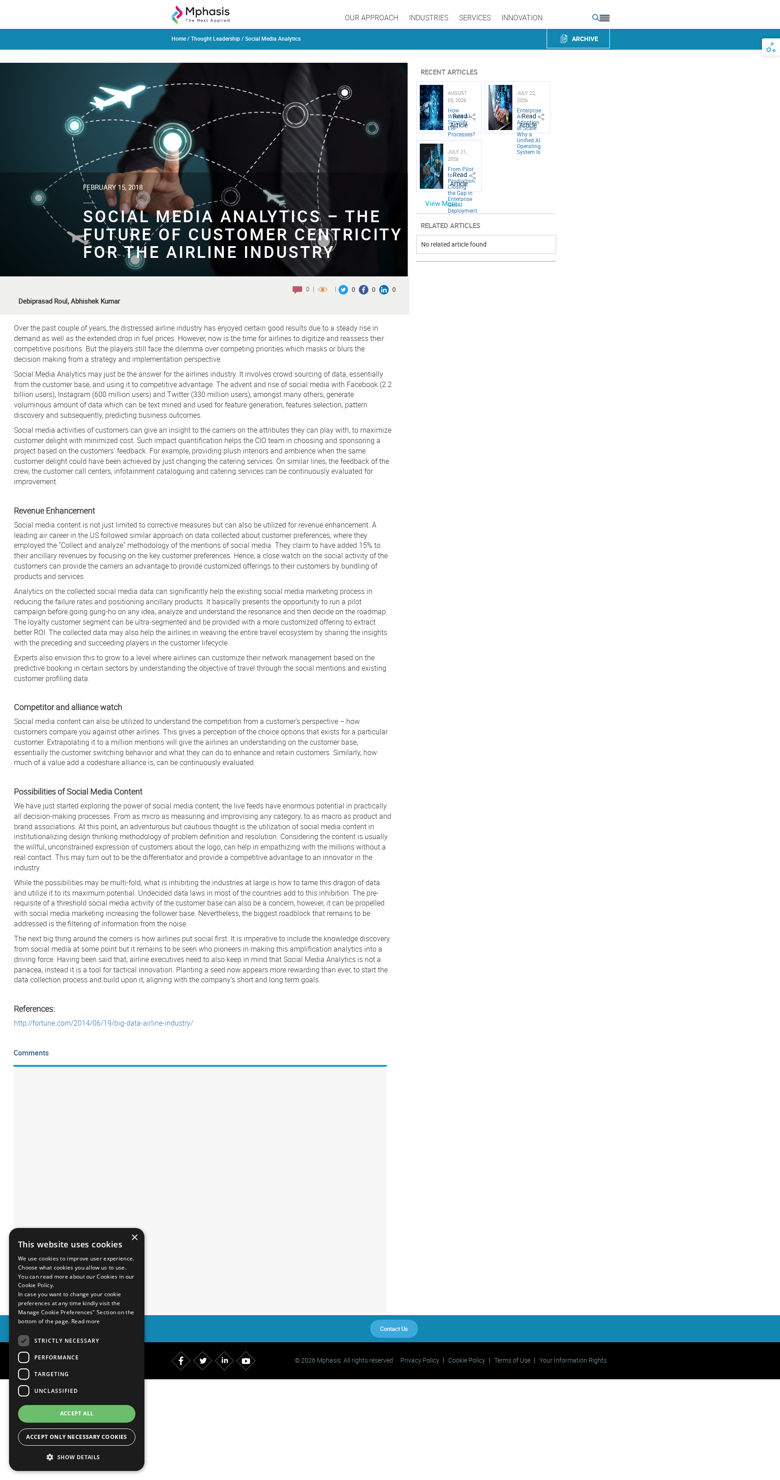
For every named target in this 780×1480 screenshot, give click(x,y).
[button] (76, 1457)
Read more (85, 1321)
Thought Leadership (215, 38)
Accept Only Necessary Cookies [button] (76, 1437)
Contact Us (394, 1329)
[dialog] (76, 1349)
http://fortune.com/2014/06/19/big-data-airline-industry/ (103, 1023)
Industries (428, 18)
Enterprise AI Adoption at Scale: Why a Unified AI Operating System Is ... (529, 134)
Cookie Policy (466, 1360)
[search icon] (595, 18)
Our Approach (371, 18)
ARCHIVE (585, 38)
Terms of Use (512, 1360)
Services (475, 18)
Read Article (459, 120)
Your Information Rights (573, 1360)
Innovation (522, 18)
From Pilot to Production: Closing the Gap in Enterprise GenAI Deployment (462, 189)
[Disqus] (200, 1189)
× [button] (134, 1237)
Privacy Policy (419, 1360)
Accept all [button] (77, 1413)
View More (441, 203)
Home (179, 38)
